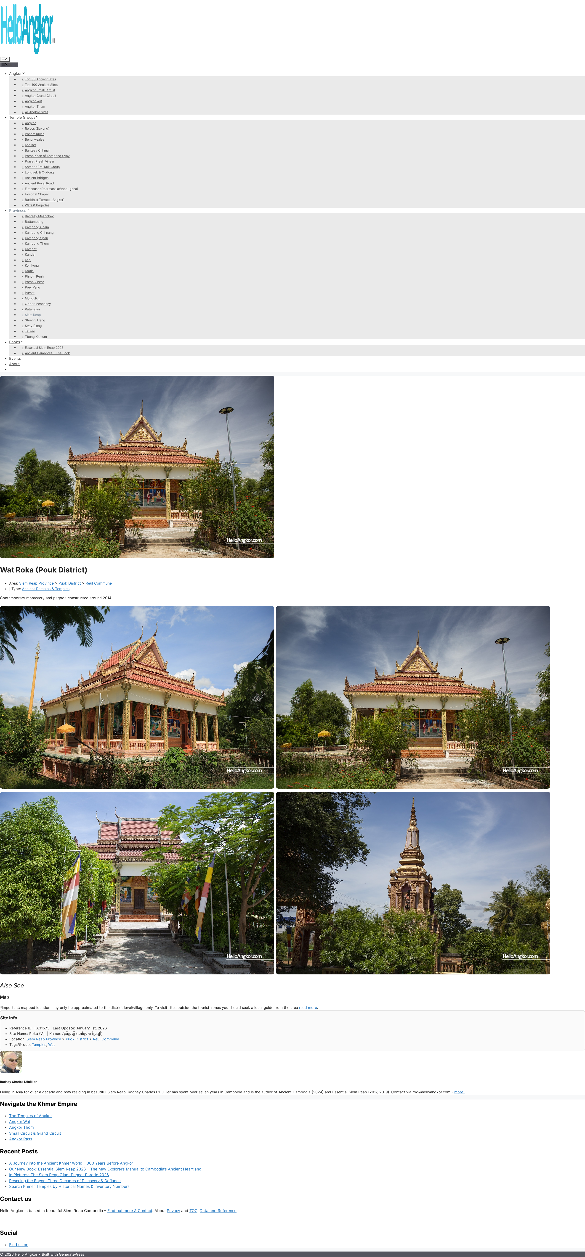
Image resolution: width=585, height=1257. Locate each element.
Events (15, 358)
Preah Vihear (34, 282)
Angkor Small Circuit (40, 90)
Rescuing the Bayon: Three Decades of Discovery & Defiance (65, 1180)
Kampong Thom (37, 243)
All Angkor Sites (36, 112)
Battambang (34, 221)
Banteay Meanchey (39, 216)
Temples (39, 1044)
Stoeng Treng (35, 320)
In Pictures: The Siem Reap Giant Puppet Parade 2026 (59, 1175)
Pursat (30, 293)
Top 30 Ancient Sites (40, 79)
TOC (193, 1210)
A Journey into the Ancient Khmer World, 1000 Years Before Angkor (71, 1163)
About (14, 364)
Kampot (31, 249)
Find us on (18, 1244)
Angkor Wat (33, 101)
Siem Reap (33, 315)
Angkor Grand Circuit (40, 95)
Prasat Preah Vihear (39, 161)
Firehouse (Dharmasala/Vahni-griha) (51, 189)
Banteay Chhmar (37, 150)
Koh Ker (30, 145)
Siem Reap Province (36, 583)
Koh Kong (32, 265)
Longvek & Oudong (39, 172)
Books (14, 342)
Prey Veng (32, 287)
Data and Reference (218, 1210)
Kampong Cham (37, 227)
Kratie (29, 271)
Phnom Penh (34, 276)
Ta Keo (30, 331)
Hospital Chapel (36, 194)
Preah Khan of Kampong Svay (47, 156)
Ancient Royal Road (39, 183)
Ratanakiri (32, 309)
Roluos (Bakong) (37, 128)
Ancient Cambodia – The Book (47, 353)
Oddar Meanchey (38, 304)
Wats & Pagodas (37, 205)
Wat (51, 1044)
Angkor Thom (35, 106)
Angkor (15, 73)
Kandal (30, 254)
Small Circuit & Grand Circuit (35, 1133)
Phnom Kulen (34, 134)
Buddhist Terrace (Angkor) (44, 200)
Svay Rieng (33, 326)
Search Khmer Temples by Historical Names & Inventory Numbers (69, 1186)
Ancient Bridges (36, 178)
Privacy (173, 1210)
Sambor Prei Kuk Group (42, 167)
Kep (28, 260)
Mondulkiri (32, 298)
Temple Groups (22, 117)
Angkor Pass (20, 1139)
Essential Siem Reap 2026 (44, 347)
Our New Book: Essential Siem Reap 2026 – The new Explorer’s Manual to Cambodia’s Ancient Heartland (105, 1169)
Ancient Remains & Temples (45, 588)
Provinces (17, 210)
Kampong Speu (36, 238)
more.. (459, 1092)
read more (308, 1007)
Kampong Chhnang (39, 232)
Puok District (69, 583)
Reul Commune (99, 583)
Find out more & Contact (129, 1210)
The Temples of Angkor (30, 1115)
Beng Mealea (34, 139)
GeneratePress (71, 1254)
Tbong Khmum (36, 337)
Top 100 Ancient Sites (41, 85)
